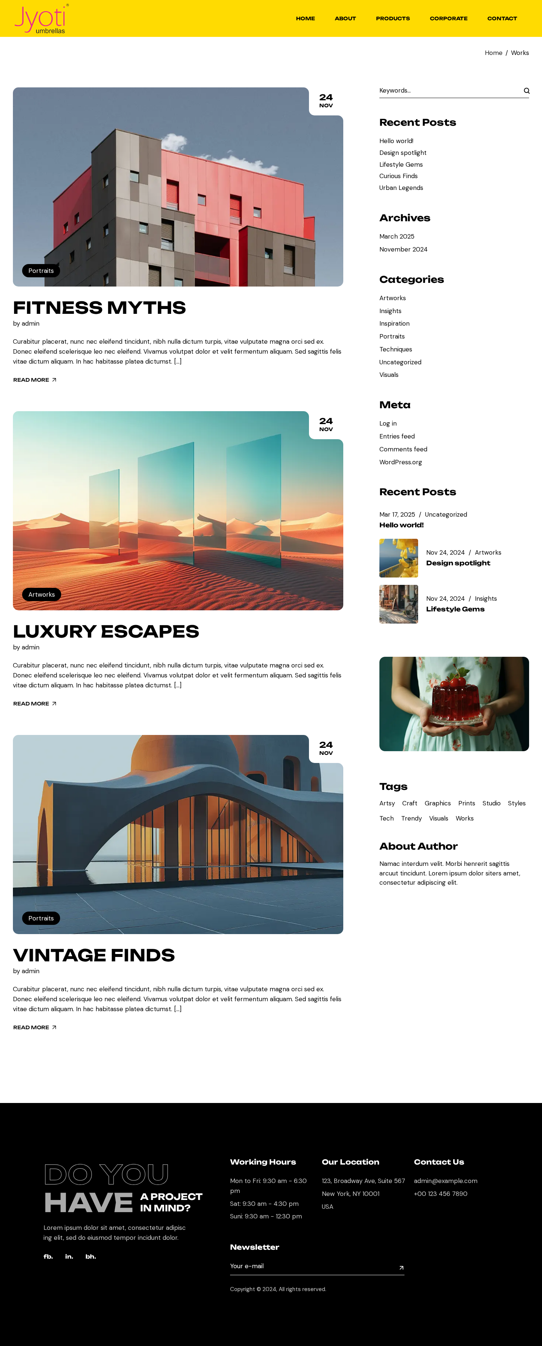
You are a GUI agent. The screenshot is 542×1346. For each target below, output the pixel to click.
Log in (388, 423)
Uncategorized (400, 362)
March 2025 (396, 236)
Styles (517, 803)
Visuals (389, 375)
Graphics (438, 803)
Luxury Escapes (106, 631)
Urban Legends (401, 188)
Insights (390, 311)
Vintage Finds (94, 955)
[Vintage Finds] (178, 834)
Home (494, 53)
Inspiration (394, 323)
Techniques (395, 349)
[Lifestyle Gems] (402, 604)
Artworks (41, 594)
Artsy (387, 803)
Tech (386, 818)
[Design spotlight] (402, 558)
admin (30, 323)
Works (465, 818)
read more (31, 380)
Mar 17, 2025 (397, 514)
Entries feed (397, 436)
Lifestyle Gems (401, 164)
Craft (409, 803)
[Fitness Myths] (178, 187)
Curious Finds (398, 176)
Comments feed (403, 449)
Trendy (411, 818)
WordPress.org (400, 462)
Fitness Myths (99, 307)
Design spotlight (403, 153)
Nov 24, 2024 (445, 552)
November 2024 (403, 249)
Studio (492, 803)
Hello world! (396, 141)
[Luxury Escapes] (178, 511)
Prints (466, 803)
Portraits (41, 271)
